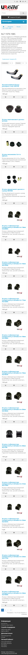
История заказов (6, 643)
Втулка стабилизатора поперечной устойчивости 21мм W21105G (14, 483)
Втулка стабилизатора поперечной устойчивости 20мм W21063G (14, 409)
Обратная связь (6, 629)
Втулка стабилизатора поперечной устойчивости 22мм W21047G (14, 520)
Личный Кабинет (6, 642)
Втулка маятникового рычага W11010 (13, 120)
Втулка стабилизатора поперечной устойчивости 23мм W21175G (14, 556)
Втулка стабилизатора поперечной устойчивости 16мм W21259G (14, 263)
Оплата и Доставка (7, 625)
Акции (3, 637)
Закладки (4, 645)
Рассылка (4, 646)
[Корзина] (23, 1)
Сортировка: (5, 63)
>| (11, 610)
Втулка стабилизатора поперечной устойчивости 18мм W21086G (14, 336)
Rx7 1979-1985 (7, 28)
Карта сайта (5, 631)
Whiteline (10, 27)
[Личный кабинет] (17, 1)
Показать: (18, 63)
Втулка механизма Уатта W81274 (11, 155)
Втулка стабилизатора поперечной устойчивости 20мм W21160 (14, 445)
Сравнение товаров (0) (9, 59)
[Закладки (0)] (20, 1)
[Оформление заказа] (25, 1)
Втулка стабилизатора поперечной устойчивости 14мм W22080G (14, 227)
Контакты (4, 623)
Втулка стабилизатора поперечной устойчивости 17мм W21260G (14, 300)
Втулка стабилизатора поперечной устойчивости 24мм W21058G (14, 593)
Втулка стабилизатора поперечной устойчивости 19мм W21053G (14, 373)
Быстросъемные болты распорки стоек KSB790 (10, 85)
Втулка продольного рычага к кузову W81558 (13, 190)
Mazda (18, 27)
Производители (6, 635)
